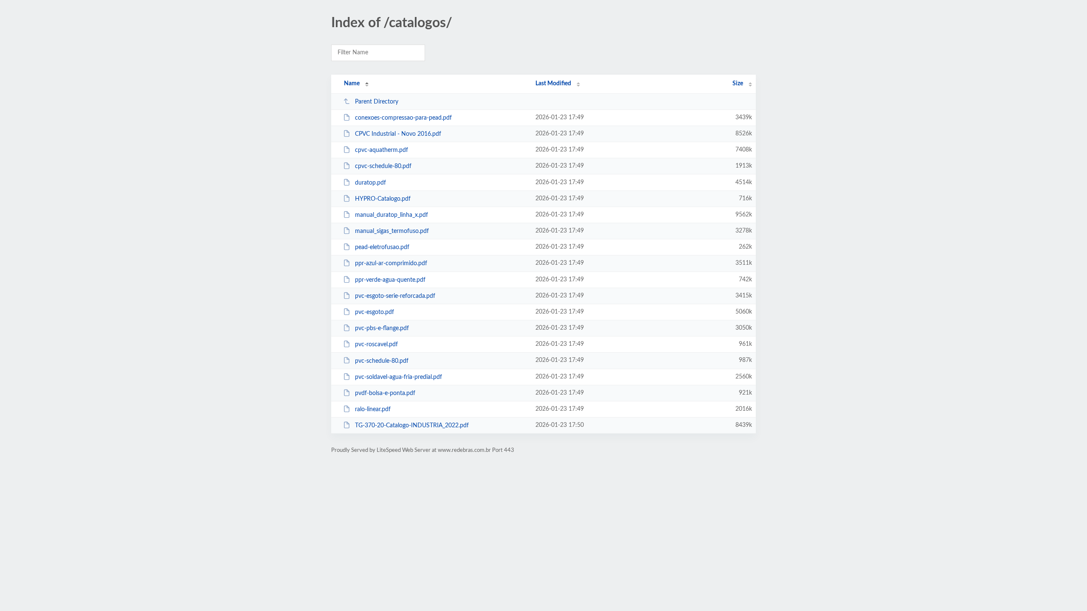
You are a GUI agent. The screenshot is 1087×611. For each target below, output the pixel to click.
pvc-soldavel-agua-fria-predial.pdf (398, 377)
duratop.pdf (370, 183)
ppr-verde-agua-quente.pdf (390, 280)
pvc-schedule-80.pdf (381, 361)
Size (737, 84)
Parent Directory (376, 102)
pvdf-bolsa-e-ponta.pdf (385, 393)
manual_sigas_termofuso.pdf (392, 231)
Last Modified (553, 84)
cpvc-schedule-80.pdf (383, 166)
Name (352, 84)
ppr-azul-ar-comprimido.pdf (391, 263)
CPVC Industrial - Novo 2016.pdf (398, 134)
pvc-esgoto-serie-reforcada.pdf (395, 296)
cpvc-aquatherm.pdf (381, 150)
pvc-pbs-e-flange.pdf (382, 328)
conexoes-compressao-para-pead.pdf (403, 118)
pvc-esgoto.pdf (374, 312)
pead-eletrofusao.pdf (382, 247)
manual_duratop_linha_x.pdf (391, 215)
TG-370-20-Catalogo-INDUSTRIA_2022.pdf (412, 426)
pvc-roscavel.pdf (376, 345)
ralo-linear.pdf (373, 409)
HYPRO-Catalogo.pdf (383, 199)
